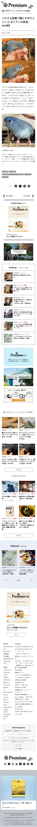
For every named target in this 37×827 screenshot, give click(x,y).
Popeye (13, 822)
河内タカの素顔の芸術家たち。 (24, 704)
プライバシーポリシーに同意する (19, 738)
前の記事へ (10, 196)
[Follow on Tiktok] (20, 764)
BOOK (5, 700)
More (18, 470)
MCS (29, 822)
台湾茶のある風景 (20, 680)
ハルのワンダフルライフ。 (23, 654)
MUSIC (5, 695)
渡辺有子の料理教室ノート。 (23, 694)
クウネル (9, 822)
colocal (22, 822)
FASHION (6, 672)
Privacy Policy (22, 824)
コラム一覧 (18, 714)
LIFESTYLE (7, 670)
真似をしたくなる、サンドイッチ (24, 657)
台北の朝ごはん (19, 682)
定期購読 (6, 654)
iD (4, 690)
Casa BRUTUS (15, 820)
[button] (6, 580)
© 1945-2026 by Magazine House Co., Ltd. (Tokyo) (18, 817)
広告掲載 (6, 656)
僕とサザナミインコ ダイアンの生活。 (16, 11)
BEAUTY (6, 682)
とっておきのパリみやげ (22, 677)
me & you (28, 174)
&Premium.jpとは (8, 648)
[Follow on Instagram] (5, 764)
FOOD (5, 675)
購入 (16, 634)
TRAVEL (6, 677)
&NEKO (5, 687)
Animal (5, 171)
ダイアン (5, 177)
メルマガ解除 (18, 748)
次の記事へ (27, 196)
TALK (5, 705)
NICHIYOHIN (7, 692)
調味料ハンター (19, 672)
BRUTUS (8, 820)
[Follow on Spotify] (24, 764)
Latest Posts (18, 476)
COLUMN (12, 171)
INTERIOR (6, 680)
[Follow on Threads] (13, 764)
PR (4, 719)
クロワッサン (22, 820)
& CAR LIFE (19, 709)
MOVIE (5, 697)
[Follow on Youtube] (16, 764)
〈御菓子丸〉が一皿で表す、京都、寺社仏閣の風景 (24, 666)
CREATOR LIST (6, 662)
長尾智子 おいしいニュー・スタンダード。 (24, 691)
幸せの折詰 (18, 670)
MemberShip (8, 659)
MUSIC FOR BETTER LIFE (23, 711)
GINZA (28, 820)
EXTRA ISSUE (5, 711)
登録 (18, 745)
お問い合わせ (29, 824)
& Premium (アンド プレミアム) (18, 6)
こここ (26, 822)
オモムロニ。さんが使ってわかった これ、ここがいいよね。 (24, 662)
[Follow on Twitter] (9, 764)
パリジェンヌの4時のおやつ (23, 675)
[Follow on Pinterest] (28, 764)
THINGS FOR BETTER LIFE (24, 647)
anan (4, 820)
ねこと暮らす (19, 706)
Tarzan (17, 822)
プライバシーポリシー (19, 740)
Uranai (6, 702)
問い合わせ (6, 651)
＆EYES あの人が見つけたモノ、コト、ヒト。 (23, 650)
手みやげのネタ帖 (20, 687)
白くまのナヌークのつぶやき (23, 701)
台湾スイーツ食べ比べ (21, 685)
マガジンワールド (8, 824)
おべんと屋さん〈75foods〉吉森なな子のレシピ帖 (24, 698)
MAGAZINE (7, 707)
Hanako (33, 820)
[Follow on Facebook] (32, 764)
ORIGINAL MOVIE (7, 715)
